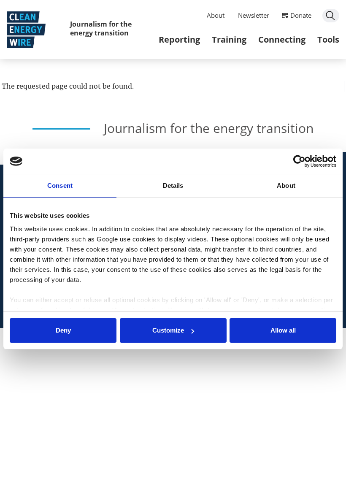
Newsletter (253, 15)
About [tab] (286, 185)
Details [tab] (173, 185)
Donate (300, 15)
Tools (328, 39)
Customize (168, 330)
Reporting (179, 39)
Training (229, 39)
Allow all (283, 330)
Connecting (281, 39)
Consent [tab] (60, 185)
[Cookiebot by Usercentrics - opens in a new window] (299, 161)
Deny (63, 330)
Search (330, 15)
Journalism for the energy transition (101, 28)
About (215, 15)
